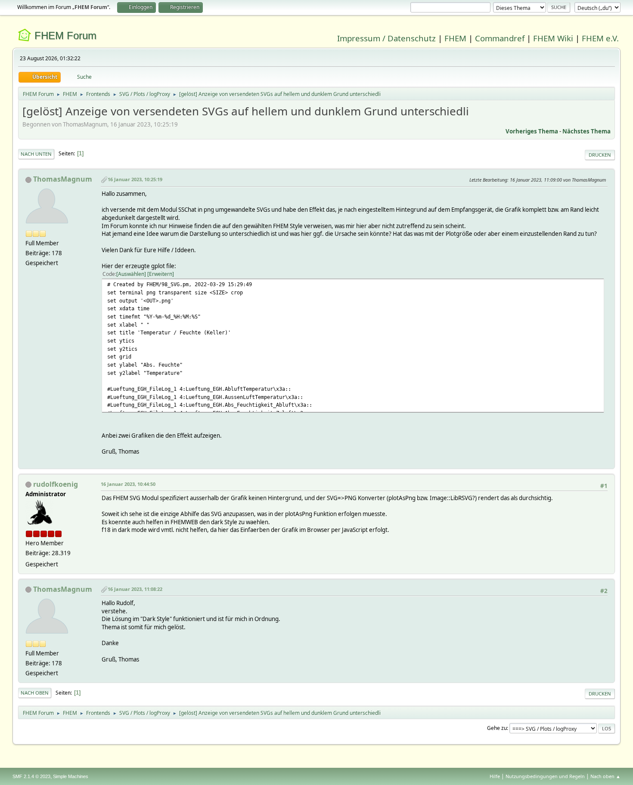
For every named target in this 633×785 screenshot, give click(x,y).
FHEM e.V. (600, 38)
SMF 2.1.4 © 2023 (31, 776)
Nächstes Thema (586, 131)
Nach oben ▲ (605, 776)
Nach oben (35, 692)
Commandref (499, 38)
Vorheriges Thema (532, 131)
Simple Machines (70, 776)
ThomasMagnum (62, 179)
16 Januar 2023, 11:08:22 (135, 589)
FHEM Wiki (553, 38)
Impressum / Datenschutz (386, 38)
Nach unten (36, 154)
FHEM (455, 38)
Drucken (600, 154)
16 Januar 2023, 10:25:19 (135, 179)
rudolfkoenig (55, 484)
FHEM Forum (65, 35)
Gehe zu (497, 728)
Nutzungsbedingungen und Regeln (545, 776)
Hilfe (495, 776)
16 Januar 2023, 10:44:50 (128, 484)
